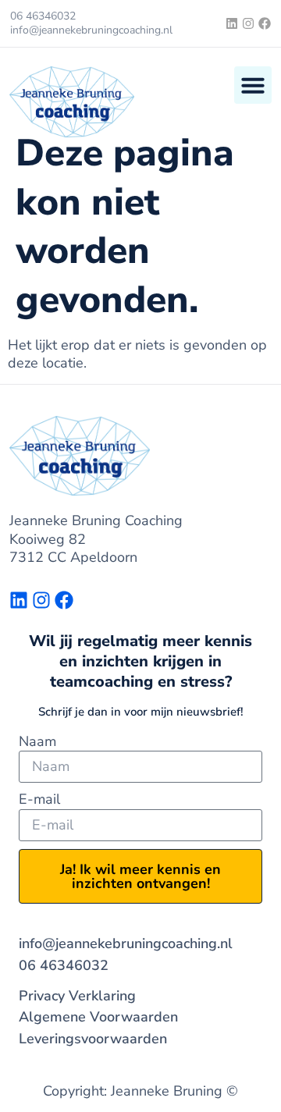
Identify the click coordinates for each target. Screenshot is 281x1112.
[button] (253, 85)
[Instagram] (248, 23)
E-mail (39, 799)
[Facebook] (264, 23)
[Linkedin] (232, 23)
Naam (37, 742)
